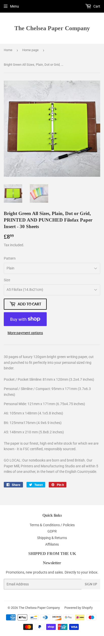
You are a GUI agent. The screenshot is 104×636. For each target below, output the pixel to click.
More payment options (25, 333)
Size (7, 280)
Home (8, 50)
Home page (30, 50)
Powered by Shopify (78, 608)
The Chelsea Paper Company (52, 28)
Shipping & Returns (52, 538)
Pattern (10, 258)
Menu (14, 6)
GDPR (52, 531)
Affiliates (52, 544)
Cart (96, 6)
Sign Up (91, 584)
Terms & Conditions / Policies (52, 525)
